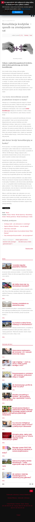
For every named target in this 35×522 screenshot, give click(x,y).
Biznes (7, 212)
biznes (9, 214)
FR (7, 505)
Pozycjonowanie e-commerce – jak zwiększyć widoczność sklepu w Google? (22, 375)
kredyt (13, 214)
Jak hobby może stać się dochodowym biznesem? (20, 285)
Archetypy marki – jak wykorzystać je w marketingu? (17, 224)
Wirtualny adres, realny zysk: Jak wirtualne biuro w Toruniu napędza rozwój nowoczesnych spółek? (17, 437)
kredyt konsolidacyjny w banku (24, 216)
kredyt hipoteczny (20, 214)
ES (9, 505)
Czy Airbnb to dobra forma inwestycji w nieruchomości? (22, 323)
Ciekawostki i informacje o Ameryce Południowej (18, 494)
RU (13, 505)
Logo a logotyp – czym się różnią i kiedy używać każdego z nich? (21, 363)
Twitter (22, 503)
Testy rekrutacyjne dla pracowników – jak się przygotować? (18, 235)
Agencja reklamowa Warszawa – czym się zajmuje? (16, 226)
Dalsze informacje (26, 9)
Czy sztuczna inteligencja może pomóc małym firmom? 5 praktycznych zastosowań (22, 424)
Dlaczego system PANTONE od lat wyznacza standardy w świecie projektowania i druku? (17, 450)
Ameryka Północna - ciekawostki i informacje (18, 498)
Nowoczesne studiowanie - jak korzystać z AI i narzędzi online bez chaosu (22, 352)
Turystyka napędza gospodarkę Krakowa (19, 266)
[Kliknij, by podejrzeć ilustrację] (17, 47)
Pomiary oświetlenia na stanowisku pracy (20, 304)
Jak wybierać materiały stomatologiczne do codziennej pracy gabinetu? (21, 475)
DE (5, 505)
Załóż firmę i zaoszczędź (10, 228)
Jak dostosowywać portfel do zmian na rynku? (22, 386)
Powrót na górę (29, 248)
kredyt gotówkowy (11, 216)
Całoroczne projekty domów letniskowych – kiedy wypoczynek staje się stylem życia (17, 463)
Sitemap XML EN (18, 505)
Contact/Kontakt (11, 503)
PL (11, 505)
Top (31, 490)
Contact (18, 515)
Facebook (17, 503)
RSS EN (13, 507)
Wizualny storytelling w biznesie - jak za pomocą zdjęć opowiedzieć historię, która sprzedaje (16, 397)
